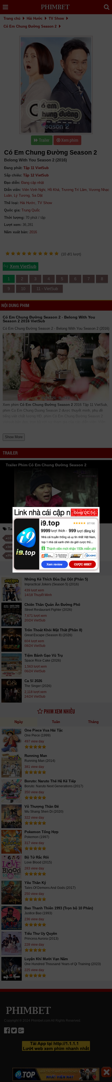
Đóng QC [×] (84, 512)
